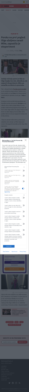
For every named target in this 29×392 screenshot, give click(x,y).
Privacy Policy (23, 251)
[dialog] (14, 196)
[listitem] (14, 167)
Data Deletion (6, 251)
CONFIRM (9, 246)
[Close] (26, 140)
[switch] (23, 170)
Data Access (14, 251)
